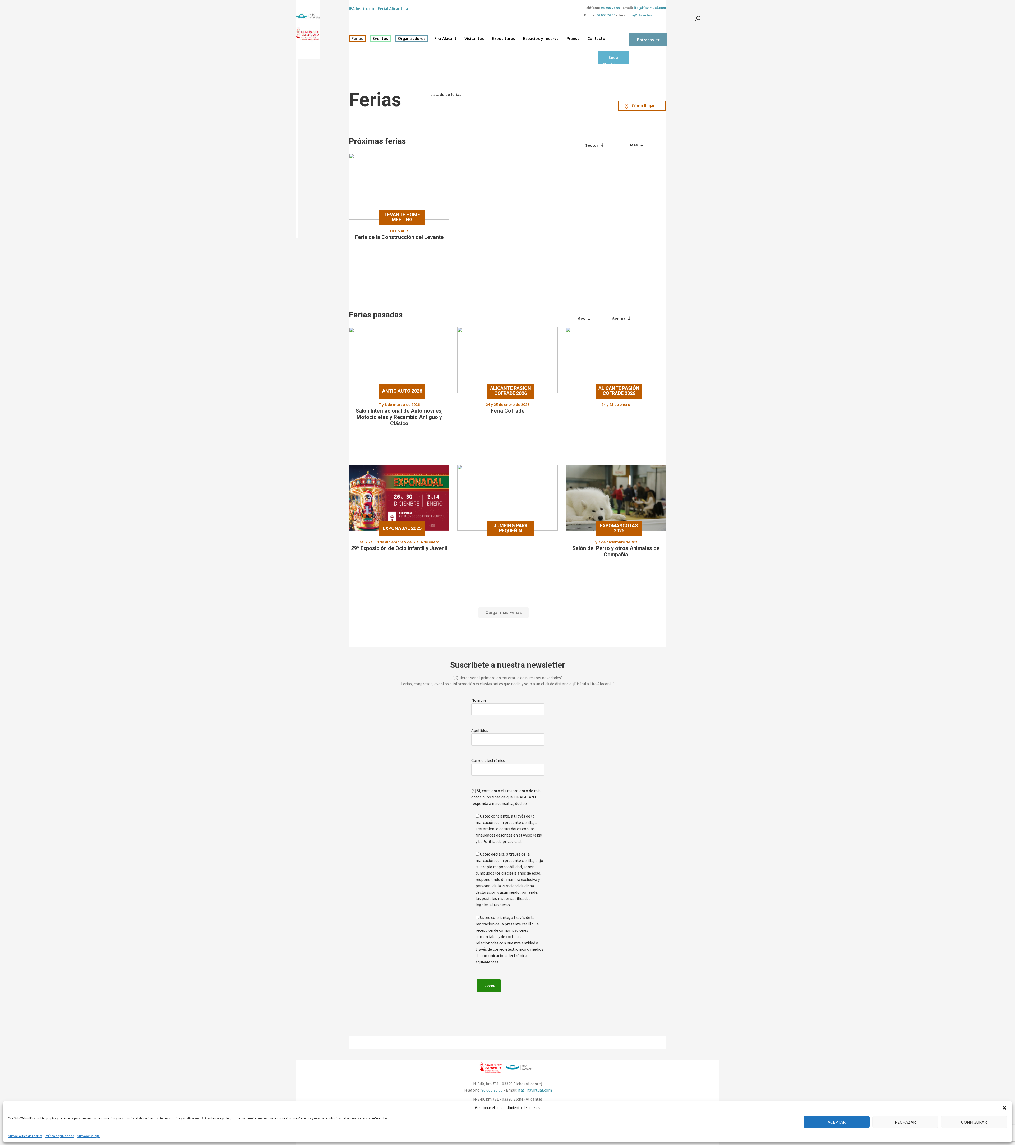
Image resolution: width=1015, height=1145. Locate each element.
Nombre (478, 700)
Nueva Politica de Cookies (25, 1136)
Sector (591, 145)
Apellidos (479, 730)
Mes (634, 144)
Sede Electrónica (613, 59)
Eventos (380, 39)
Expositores (503, 39)
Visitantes (474, 39)
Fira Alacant (445, 39)
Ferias (357, 39)
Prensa (572, 39)
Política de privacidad (59, 1136)
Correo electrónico (488, 760)
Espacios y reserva (541, 39)
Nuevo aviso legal (88, 1136)
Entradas (645, 40)
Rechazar (905, 1122)
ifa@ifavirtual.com (650, 7)
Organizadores (412, 39)
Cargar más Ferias (504, 612)
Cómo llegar (643, 105)
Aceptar (837, 1122)
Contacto (596, 39)
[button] (1004, 1107)
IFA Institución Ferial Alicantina (378, 8)
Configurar (974, 1122)
